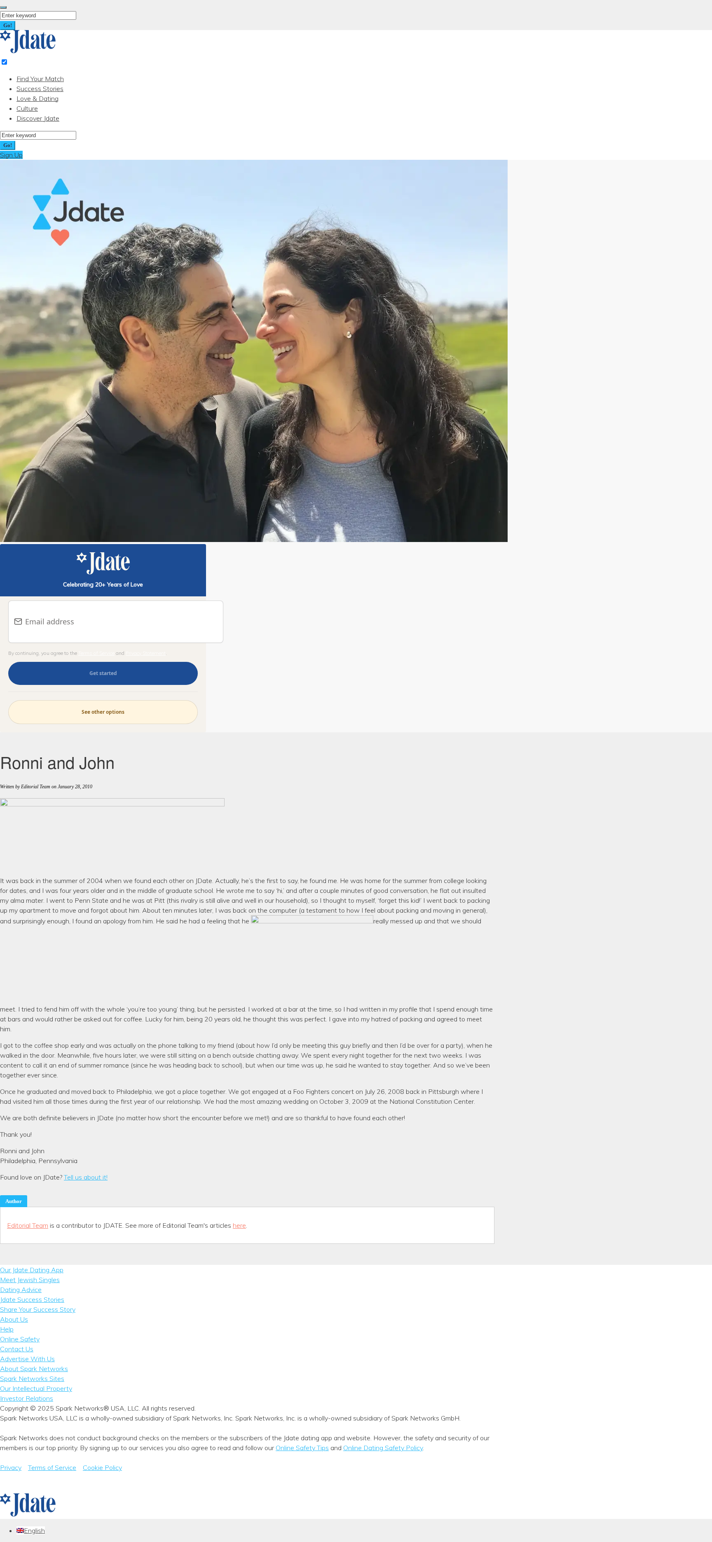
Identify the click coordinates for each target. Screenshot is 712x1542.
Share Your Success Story (37, 1309)
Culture (27, 108)
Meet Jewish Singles (30, 1280)
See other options (103, 711)
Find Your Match (40, 79)
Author (13, 1201)
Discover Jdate (37, 118)
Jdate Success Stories (32, 1299)
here (239, 1225)
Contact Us (16, 1349)
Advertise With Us (27, 1359)
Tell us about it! (86, 1177)
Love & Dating (37, 98)
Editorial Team (27, 1225)
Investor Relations (26, 1398)
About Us (14, 1319)
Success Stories (39, 88)
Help (7, 1329)
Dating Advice (21, 1289)
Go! (7, 25)
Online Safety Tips (302, 1448)
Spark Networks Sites (32, 1378)
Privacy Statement (146, 653)
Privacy (10, 1467)
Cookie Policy (102, 1467)
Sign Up (11, 155)
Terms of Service (96, 653)
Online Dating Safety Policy (383, 1448)
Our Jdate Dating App (31, 1270)
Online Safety (20, 1339)
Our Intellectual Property (36, 1388)
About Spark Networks (34, 1368)
